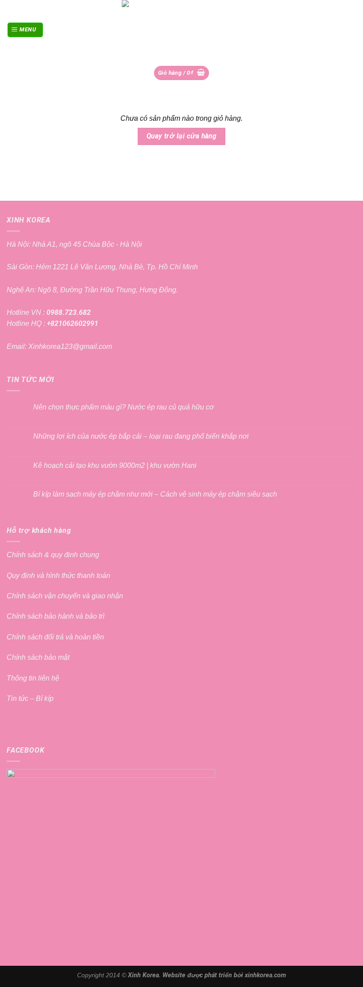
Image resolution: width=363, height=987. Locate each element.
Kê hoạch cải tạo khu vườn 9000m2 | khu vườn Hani (115, 465)
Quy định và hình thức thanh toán (58, 575)
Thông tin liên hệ (33, 678)
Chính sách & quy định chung (53, 555)
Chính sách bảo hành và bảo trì (55, 616)
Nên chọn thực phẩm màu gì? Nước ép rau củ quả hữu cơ (123, 407)
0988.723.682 (68, 312)
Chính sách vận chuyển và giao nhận (65, 596)
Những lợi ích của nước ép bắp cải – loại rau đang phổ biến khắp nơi (141, 436)
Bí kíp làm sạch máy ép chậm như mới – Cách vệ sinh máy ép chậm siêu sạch (155, 494)
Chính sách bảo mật (38, 657)
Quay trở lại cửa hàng (182, 136)
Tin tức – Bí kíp (30, 698)
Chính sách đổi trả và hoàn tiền (55, 637)
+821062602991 (71, 323)
